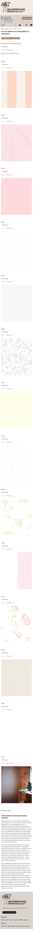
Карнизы (28, 926)
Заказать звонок (27, 18)
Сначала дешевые (5, 38)
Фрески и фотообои (11, 926)
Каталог (3, 25)
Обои (2, 926)
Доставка (3, 919)
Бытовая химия (22, 926)
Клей (17, 926)
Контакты (26, 919)
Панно (5, 926)
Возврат (11, 919)
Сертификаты (20, 919)
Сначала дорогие (15, 38)
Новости (15, 919)
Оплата (7, 919)
